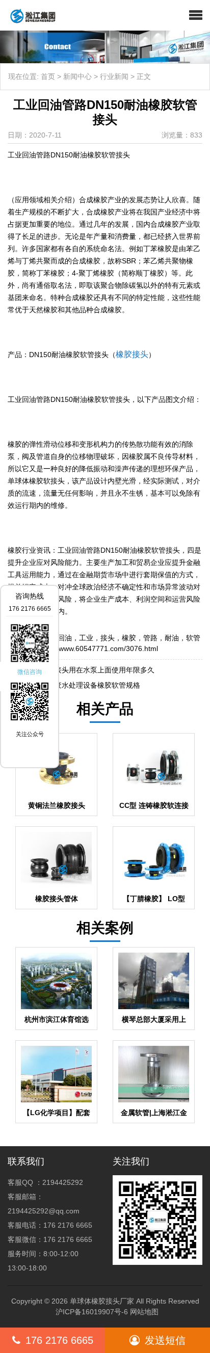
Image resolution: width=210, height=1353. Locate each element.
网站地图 (144, 1312)
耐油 (172, 638)
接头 (107, 638)
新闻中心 (77, 76)
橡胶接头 (132, 354)
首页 (48, 76)
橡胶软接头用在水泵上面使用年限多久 (93, 670)
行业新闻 (114, 76)
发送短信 (165, 1340)
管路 (150, 638)
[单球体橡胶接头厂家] (29, 15)
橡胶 (129, 638)
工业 (86, 638)
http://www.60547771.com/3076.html (99, 648)
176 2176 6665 (59, 1340)
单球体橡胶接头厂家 (102, 1301)
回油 (65, 638)
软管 (193, 638)
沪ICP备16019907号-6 (92, 1312)
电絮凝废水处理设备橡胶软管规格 (86, 685)
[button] (195, 15)
